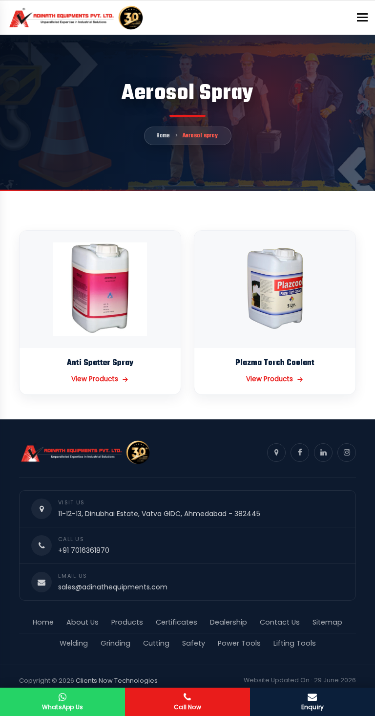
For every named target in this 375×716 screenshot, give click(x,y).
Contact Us (280, 622)
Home (163, 135)
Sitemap (327, 622)
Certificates (176, 622)
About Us (82, 622)
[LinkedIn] (323, 452)
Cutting (156, 643)
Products (127, 622)
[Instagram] (346, 452)
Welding (74, 643)
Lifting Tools (294, 643)
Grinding (115, 643)
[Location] (276, 452)
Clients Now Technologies (117, 680)
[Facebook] (300, 452)
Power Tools (239, 643)
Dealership (228, 622)
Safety (193, 643)
